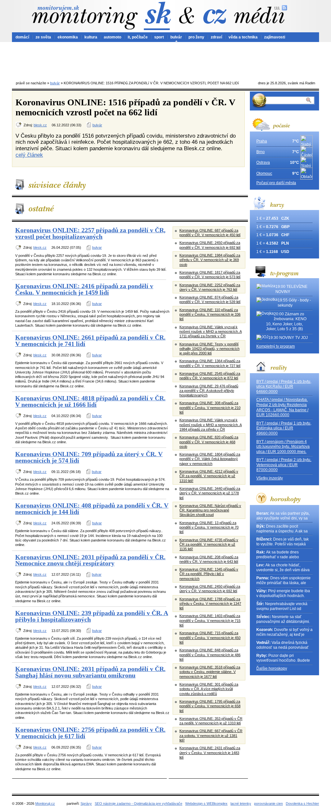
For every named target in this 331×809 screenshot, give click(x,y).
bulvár (176, 37)
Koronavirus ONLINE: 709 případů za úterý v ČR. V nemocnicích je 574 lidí (89, 457)
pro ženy (196, 37)
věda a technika (243, 37)
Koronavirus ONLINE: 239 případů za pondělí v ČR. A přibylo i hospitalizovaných (91, 616)
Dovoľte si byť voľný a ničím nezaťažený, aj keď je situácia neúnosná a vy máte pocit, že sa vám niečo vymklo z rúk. (284, 632)
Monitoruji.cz (45, 803)
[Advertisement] (165, 59)
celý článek (29, 155)
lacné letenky (240, 803)
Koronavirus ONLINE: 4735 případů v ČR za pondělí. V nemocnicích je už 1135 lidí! (208, 544)
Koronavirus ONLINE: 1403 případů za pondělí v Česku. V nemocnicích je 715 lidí (209, 620)
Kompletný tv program (275, 346)
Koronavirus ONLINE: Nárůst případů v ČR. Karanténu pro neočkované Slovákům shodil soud (210, 510)
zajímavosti (274, 37)
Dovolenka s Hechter (302, 803)
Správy (86, 803)
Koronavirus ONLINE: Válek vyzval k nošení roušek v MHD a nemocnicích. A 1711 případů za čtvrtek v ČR (210, 331)
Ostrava (263, 162)
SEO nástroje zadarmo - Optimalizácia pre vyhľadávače (138, 803)
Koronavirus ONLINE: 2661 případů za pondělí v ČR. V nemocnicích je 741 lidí (90, 340)
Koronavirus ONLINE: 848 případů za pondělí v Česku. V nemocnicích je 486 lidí (209, 654)
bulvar (97, 247)
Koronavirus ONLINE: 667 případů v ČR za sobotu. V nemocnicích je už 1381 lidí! (210, 735)
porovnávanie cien (268, 803)
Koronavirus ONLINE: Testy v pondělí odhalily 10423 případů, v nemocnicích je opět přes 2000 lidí (209, 348)
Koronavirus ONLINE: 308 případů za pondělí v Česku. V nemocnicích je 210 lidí (209, 407)
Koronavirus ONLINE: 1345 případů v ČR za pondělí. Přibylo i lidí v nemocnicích (208, 574)
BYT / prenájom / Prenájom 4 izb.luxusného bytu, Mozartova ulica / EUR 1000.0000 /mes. (283, 447)
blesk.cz (40, 125)
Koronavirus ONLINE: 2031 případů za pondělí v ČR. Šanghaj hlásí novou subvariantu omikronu (90, 672)
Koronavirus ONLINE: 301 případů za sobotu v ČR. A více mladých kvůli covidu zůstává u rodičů (208, 689)
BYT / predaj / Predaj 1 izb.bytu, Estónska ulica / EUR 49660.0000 (283, 428)
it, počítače (138, 37)
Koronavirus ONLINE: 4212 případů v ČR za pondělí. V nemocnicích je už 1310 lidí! (208, 476)
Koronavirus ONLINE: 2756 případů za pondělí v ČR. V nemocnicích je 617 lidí (90, 733)
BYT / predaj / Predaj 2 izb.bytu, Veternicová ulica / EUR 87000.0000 (283, 465)
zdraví (216, 37)
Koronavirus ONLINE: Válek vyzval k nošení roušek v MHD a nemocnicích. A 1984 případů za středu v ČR (210, 424)
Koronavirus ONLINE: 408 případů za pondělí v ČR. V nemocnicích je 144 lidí (91, 508)
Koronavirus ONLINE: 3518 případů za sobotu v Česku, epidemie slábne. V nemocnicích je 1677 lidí (209, 671)
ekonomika (68, 37)
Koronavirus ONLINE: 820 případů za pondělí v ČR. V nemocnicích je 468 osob (208, 441)
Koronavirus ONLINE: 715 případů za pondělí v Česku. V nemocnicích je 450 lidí (209, 637)
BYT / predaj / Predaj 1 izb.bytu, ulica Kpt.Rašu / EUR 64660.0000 (283, 387)
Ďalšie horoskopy (271, 668)
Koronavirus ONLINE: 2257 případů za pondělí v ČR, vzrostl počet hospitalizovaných (90, 233)
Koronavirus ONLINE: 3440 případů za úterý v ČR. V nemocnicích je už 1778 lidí (209, 493)
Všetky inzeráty (269, 478)
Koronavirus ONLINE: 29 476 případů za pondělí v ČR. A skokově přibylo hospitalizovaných (208, 390)
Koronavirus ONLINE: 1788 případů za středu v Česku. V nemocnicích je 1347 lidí (210, 603)
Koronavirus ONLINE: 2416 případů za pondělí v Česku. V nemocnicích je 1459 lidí (84, 289)
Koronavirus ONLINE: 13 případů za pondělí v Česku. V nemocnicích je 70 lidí (209, 527)
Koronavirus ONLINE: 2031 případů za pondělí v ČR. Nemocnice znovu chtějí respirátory (90, 560)
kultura (90, 37)
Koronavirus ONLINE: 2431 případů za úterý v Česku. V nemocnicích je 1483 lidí (209, 752)
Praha (261, 141)
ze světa (43, 37)
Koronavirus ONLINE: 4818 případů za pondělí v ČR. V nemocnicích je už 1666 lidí (90, 401)
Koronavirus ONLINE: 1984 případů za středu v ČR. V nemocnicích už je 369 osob (209, 260)
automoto (112, 37)
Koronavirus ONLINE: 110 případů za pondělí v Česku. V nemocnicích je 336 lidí (209, 314)
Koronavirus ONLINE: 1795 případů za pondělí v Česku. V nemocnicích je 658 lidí (209, 706)
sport (159, 37)
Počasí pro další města (276, 183)
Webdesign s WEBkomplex (206, 803)
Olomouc (264, 173)
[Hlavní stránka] (85, 17)
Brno (260, 152)
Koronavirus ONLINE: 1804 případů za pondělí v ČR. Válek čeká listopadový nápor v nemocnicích (209, 459)
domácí (22, 37)
